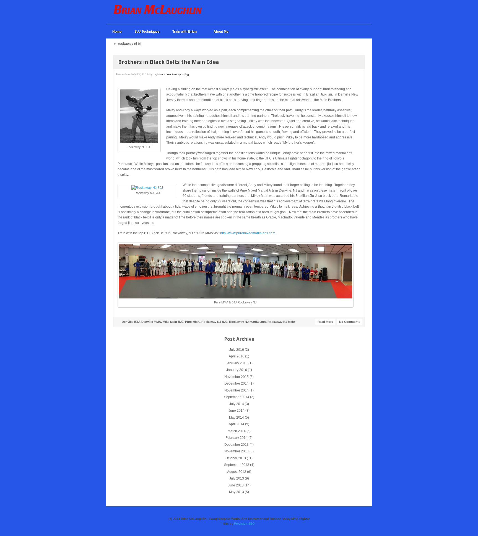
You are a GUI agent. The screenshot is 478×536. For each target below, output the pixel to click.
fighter (158, 74)
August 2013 (236, 472)
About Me (221, 31)
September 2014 (236, 397)
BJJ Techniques (147, 31)
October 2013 (235, 458)
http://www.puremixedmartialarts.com (248, 233)
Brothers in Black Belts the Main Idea (168, 62)
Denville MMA (151, 321)
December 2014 (236, 383)
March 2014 (237, 431)
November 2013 (236, 451)
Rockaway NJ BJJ (214, 321)
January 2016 (236, 370)
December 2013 (236, 445)
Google (350, 12)
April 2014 (236, 424)
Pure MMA (192, 321)
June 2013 (236, 485)
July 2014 (236, 404)
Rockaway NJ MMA (281, 321)
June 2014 (236, 411)
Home (117, 31)
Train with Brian (181, 31)
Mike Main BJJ (173, 321)
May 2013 (236, 492)
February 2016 (236, 363)
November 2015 (236, 377)
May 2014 (236, 417)
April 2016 (236, 356)
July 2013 (236, 478)
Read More (325, 321)
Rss (358, 12)
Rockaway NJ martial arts (247, 321)
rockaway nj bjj (178, 74)
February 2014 (236, 438)
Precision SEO (244, 523)
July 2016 (236, 350)
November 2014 (236, 390)
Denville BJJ (131, 321)
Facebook (343, 12)
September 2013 (236, 465)
